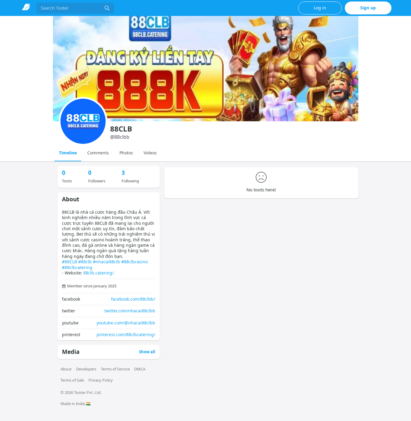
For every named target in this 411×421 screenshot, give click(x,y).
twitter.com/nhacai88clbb (129, 311)
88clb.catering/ (98, 273)
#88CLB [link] (69, 262)
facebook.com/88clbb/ (133, 299)
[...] (107, 8)
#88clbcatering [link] (77, 267)
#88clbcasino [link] (134, 262)
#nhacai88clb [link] (106, 262)
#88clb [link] (85, 262)
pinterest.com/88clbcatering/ (126, 334)
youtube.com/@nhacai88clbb (126, 323)
